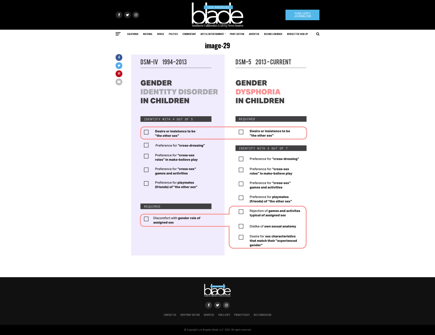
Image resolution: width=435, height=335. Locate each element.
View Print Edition (190, 315)
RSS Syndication (262, 315)
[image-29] (224, 254)
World (160, 34)
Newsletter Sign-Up (297, 34)
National (147, 34)
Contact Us (170, 315)
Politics (173, 34)
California (132, 34)
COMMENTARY (189, 34)
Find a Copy (224, 315)
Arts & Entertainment (212, 34)
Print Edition (237, 34)
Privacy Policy (242, 315)
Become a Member (273, 34)
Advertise (254, 34)
